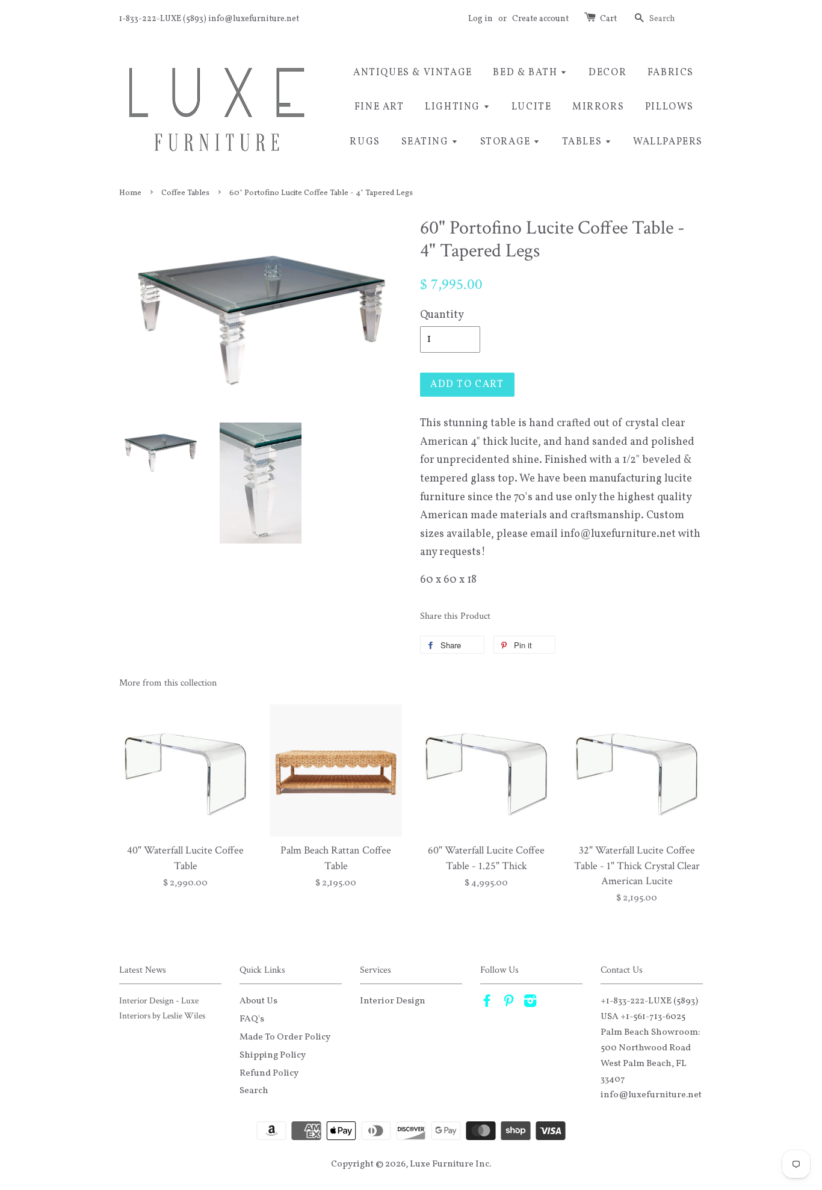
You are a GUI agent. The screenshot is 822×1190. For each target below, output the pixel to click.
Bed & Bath (526, 72)
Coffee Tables (185, 193)
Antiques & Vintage (412, 72)
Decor (607, 72)
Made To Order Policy (284, 1037)
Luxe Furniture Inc (449, 1164)
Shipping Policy (272, 1055)
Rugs (365, 142)
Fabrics (670, 72)
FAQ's (251, 1019)
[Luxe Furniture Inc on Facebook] (486, 1003)
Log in (480, 19)
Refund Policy (268, 1073)
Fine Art (379, 107)
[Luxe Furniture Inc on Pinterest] (508, 1003)
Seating (426, 142)
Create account (540, 19)
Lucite (531, 107)
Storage (507, 142)
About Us (258, 1001)
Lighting (454, 107)
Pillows (669, 107)
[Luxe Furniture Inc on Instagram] (530, 1003)
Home (130, 193)
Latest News (142, 970)
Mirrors (598, 107)
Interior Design (392, 1001)
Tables (583, 142)
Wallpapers (668, 142)
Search (253, 1090)
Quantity (442, 315)
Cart (608, 19)
